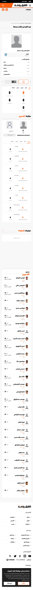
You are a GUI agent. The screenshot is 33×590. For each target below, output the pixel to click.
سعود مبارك (20, 300)
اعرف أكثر (9, 583)
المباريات (27, 524)
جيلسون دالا (20, 361)
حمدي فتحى (20, 369)
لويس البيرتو (20, 278)
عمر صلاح (22, 452)
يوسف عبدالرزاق (19, 399)
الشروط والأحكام (25, 538)
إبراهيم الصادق (20, 445)
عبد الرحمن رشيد (19, 467)
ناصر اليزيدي (20, 391)
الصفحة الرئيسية (28, 23)
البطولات (12, 517)
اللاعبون (22, 23)
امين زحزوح (21, 483)
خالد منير (22, 376)
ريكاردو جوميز (20, 323)
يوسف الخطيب (19, 460)
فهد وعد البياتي (19, 414)
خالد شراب (21, 407)
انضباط (13, 88)
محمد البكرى (20, 353)
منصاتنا (12, 538)
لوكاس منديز (20, 308)
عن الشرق (12, 535)
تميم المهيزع (20, 346)
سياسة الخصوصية (25, 535)
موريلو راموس (20, 475)
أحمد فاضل (21, 331)
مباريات (28, 9)
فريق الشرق (26, 542)
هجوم (17, 88)
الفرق (28, 521)
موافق (23, 583)
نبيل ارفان (21, 422)
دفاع (26, 88)
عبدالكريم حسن (19, 293)
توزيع (22, 88)
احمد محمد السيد (19, 338)
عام (29, 88)
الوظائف (12, 542)
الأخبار (28, 517)
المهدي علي (20, 285)
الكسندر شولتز (20, 316)
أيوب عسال (21, 429)
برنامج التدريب (26, 545)
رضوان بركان (21, 490)
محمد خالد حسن (19, 437)
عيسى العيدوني (19, 384)
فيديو (12, 524)
